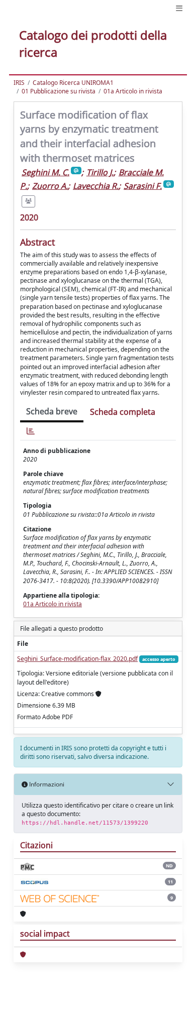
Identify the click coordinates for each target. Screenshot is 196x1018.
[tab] (30, 431)
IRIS (19, 82)
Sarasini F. (143, 185)
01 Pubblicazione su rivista (58, 91)
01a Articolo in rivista (133, 91)
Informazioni (46, 784)
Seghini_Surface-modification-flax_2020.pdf (77, 658)
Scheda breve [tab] (51, 411)
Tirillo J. (100, 172)
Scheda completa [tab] (122, 411)
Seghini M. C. (45, 172)
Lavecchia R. (96, 185)
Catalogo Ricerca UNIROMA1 (73, 82)
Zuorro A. (50, 185)
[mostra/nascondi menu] (179, 8)
